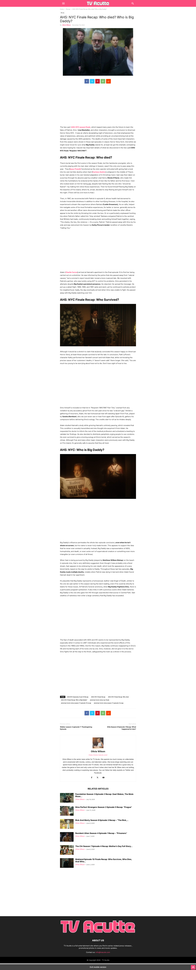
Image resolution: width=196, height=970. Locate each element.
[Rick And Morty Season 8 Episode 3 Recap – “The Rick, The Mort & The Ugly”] (67, 824)
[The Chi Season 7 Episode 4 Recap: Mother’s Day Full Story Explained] (67, 850)
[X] (92, 81)
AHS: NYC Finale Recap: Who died (118, 697)
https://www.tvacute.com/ (98, 755)
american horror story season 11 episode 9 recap (108, 703)
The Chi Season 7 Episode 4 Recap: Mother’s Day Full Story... (103, 846)
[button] (63, 3)
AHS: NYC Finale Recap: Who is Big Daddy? (74, 700)
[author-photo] (98, 748)
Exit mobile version (98, 967)
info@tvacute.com (103, 952)
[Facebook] (87, 81)
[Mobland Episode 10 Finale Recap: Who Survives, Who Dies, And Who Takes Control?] (67, 863)
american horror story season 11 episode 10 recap (76, 703)
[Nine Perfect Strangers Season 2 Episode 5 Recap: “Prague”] (67, 811)
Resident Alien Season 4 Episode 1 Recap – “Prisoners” (101, 833)
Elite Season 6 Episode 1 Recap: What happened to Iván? (121, 728)
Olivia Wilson (66, 25)
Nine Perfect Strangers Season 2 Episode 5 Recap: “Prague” (103, 807)
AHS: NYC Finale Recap (98, 697)
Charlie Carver (71, 272)
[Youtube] (103, 778)
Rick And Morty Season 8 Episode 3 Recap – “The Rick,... (101, 820)
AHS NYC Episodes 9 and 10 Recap (77, 697)
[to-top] (193, 966)
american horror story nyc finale (99, 700)
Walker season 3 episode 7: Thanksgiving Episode (76, 728)
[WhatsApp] (103, 81)
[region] (98, 106)
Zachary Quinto (98, 172)
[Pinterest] (97, 81)
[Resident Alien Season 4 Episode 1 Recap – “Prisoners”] (67, 837)
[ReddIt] (108, 81)
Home (62, 9)
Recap (68, 9)
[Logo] (98, 933)
